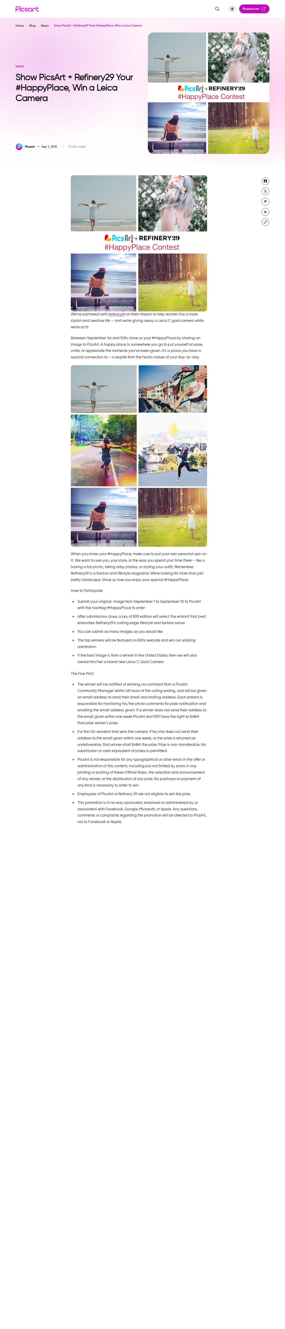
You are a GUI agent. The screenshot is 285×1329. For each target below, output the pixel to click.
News (45, 25)
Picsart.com (251, 8)
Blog (32, 25)
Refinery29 (116, 314)
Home (20, 25)
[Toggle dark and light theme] (232, 9)
